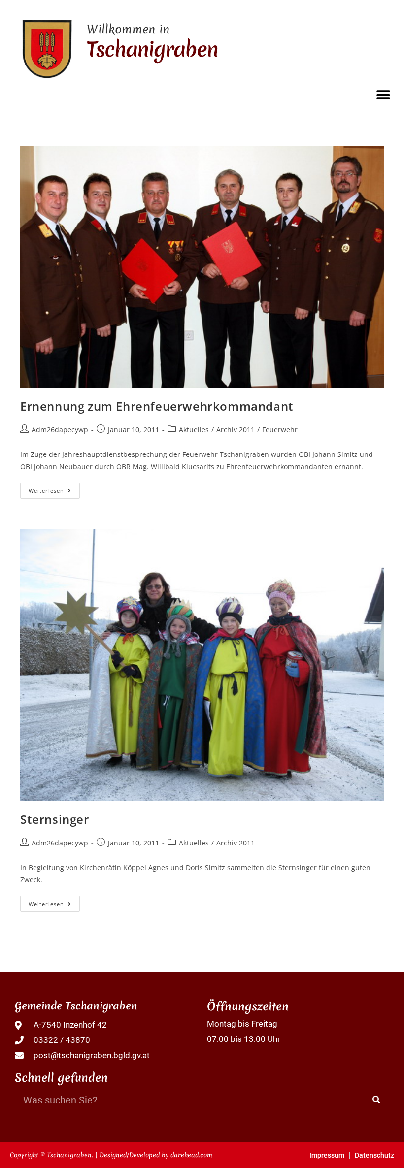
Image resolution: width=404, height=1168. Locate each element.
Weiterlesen (54, 488)
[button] (383, 95)
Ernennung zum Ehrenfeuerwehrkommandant (157, 406)
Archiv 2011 (235, 429)
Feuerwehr (280, 429)
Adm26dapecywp (60, 429)
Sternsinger (54, 819)
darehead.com (191, 1155)
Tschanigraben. (70, 1155)
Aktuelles (194, 429)
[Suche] (377, 1100)
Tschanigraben (152, 49)
